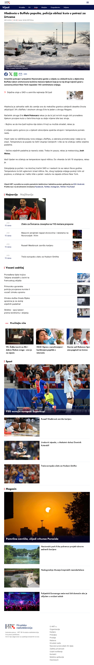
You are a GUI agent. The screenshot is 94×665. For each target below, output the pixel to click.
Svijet (36, 7)
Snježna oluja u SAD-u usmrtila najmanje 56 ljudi (29, 92)
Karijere (53, 632)
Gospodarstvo (55, 7)
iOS (74, 184)
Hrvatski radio (55, 643)
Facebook (39, 187)
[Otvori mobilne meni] (87, 2)
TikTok (63, 187)
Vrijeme (66, 7)
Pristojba (53, 635)
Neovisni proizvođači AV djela (61, 646)
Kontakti (53, 654)
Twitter (47, 187)
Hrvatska (22, 7)
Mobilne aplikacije (57, 657)
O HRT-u (53, 626)
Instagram (54, 187)
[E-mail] (20, 74)
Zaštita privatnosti (57, 649)
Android (80, 184)
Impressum (54, 660)
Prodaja (53, 638)
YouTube (70, 187)
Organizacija (55, 629)
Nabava (53, 640)
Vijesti (6, 7)
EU (29, 7)
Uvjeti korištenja (56, 651)
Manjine (44, 7)
